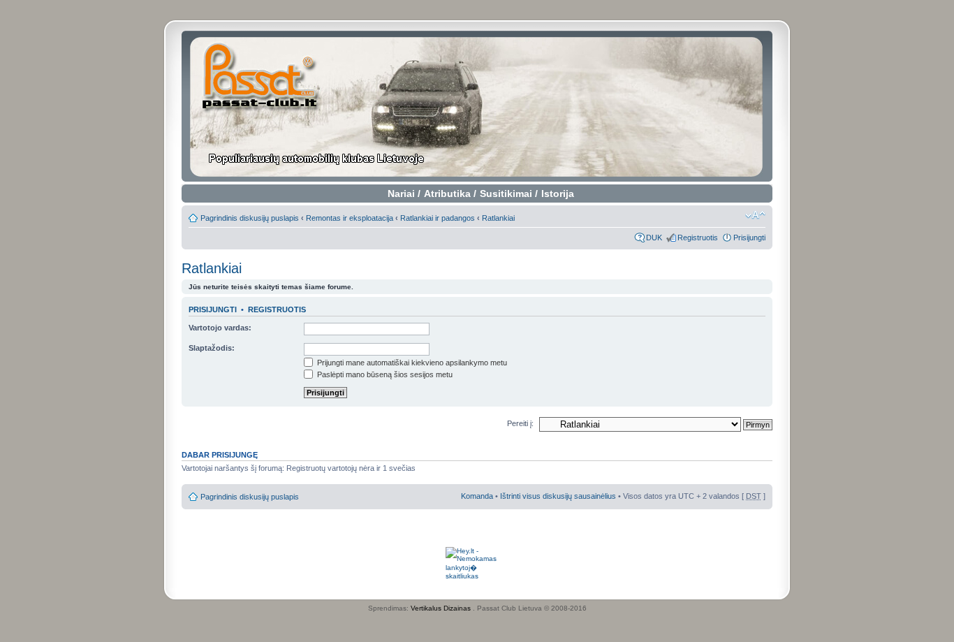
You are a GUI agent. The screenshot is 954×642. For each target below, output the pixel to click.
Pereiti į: (520, 423)
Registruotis (697, 237)
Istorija (557, 193)
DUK (654, 237)
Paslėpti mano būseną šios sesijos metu (384, 374)
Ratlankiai (498, 218)
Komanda (477, 496)
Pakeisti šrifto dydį (755, 215)
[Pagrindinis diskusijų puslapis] (477, 106)
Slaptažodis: (212, 348)
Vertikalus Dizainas (441, 608)
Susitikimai (506, 193)
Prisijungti (749, 237)
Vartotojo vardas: (220, 327)
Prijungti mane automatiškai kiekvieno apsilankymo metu (411, 362)
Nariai (401, 193)
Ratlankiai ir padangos (437, 218)
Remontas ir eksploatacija (349, 218)
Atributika (447, 193)
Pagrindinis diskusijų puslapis (249, 218)
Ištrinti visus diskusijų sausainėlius (558, 496)
